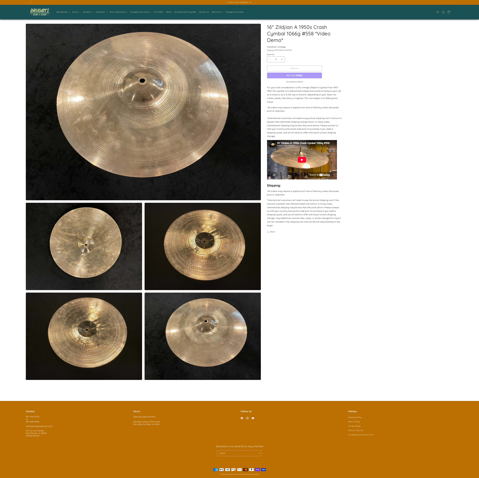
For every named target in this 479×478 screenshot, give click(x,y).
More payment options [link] (294, 81)
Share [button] (272, 232)
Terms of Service (355, 430)
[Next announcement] (448, 2)
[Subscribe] (259, 453)
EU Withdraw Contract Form (361, 435)
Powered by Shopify (252, 474)
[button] (63, 12)
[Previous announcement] (31, 2)
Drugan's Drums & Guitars (235, 474)
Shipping (270, 50)
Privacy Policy (354, 426)
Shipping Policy (355, 417)
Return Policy (354, 422)
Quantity (270, 54)
